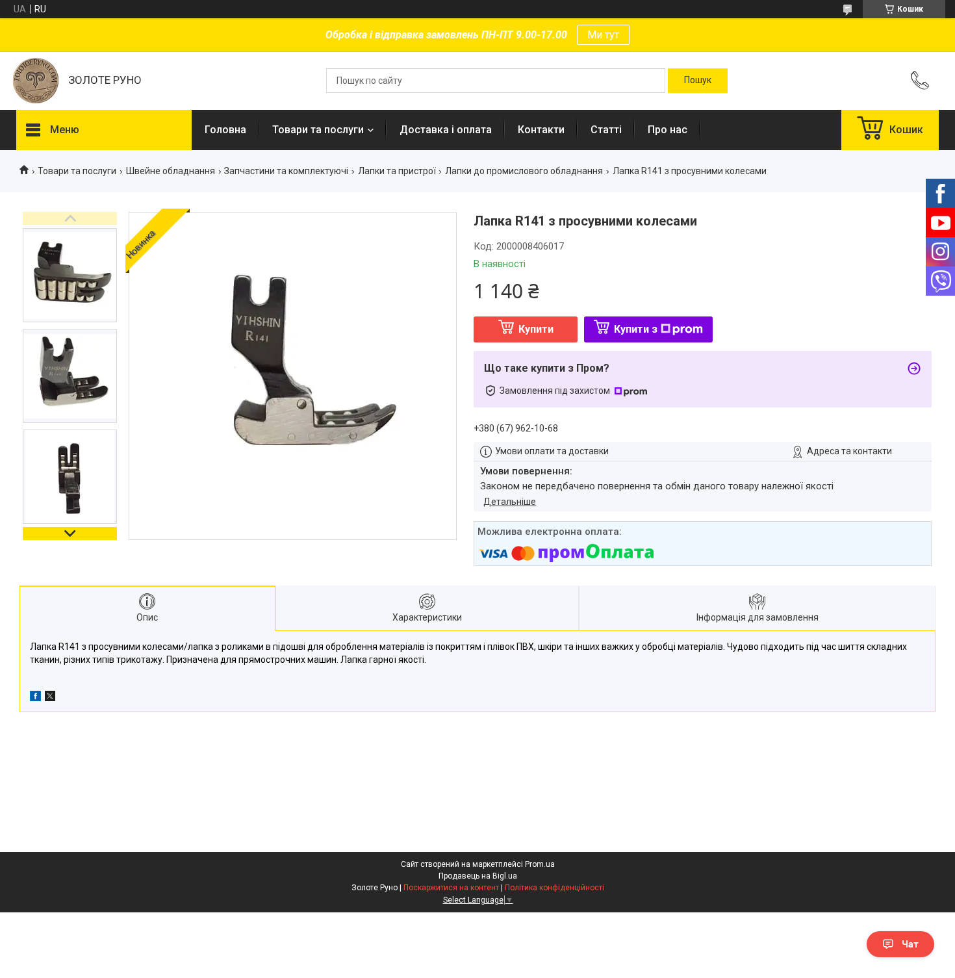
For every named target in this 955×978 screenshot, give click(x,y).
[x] (50, 698)
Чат (910, 944)
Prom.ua (540, 864)
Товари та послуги (318, 129)
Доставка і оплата (446, 129)
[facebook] (35, 698)
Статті (606, 129)
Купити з (635, 329)
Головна (225, 129)
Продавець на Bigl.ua (478, 876)
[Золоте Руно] (35, 80)
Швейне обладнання (170, 171)
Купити (536, 329)
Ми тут (603, 35)
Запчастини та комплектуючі (286, 171)
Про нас (667, 129)
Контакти (541, 129)
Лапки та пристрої (397, 171)
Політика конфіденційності (554, 887)
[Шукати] (698, 80)
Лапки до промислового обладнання (524, 171)
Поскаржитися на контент (451, 887)
